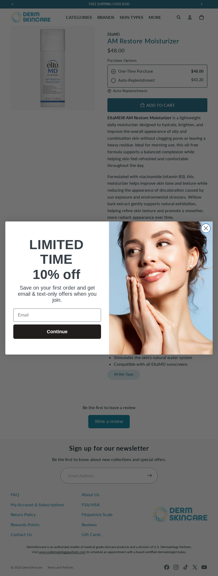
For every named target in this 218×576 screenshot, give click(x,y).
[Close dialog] (206, 228)
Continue (57, 331)
